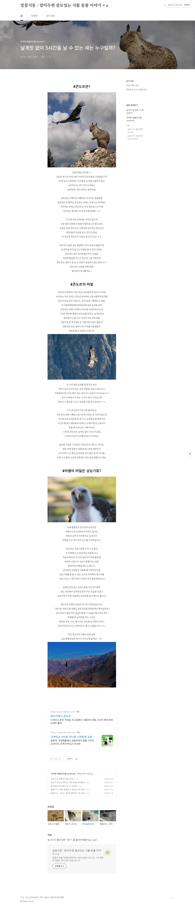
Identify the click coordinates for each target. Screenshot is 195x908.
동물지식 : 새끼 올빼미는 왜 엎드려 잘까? (68, 789)
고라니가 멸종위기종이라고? (62, 778)
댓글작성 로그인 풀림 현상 (136, 89)
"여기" (69, 839)
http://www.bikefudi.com (63, 711)
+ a (127, 125)
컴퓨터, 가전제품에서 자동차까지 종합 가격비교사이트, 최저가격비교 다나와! (72, 742)
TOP (172, 898)
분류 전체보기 (132, 105)
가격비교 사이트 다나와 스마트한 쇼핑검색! (73, 736)
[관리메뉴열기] (190, 454)
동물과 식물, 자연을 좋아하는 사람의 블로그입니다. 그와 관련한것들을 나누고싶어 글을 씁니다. (77, 859)
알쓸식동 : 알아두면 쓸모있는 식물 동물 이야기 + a (64, 6)
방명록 (34, 15)
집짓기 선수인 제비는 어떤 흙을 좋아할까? (68, 782)
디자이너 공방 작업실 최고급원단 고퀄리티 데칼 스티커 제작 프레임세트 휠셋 (82, 721)
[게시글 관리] (59, 759)
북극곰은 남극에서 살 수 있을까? (64, 785)
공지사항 (50, 15)
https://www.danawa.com (63, 732)
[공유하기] (56, 759)
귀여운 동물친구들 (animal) (63, 773)
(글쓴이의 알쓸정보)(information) (135, 137)
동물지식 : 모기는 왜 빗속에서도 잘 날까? (68, 793)
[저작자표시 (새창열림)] (76, 759)
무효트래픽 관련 (132, 85)
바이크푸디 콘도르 (61, 716)
